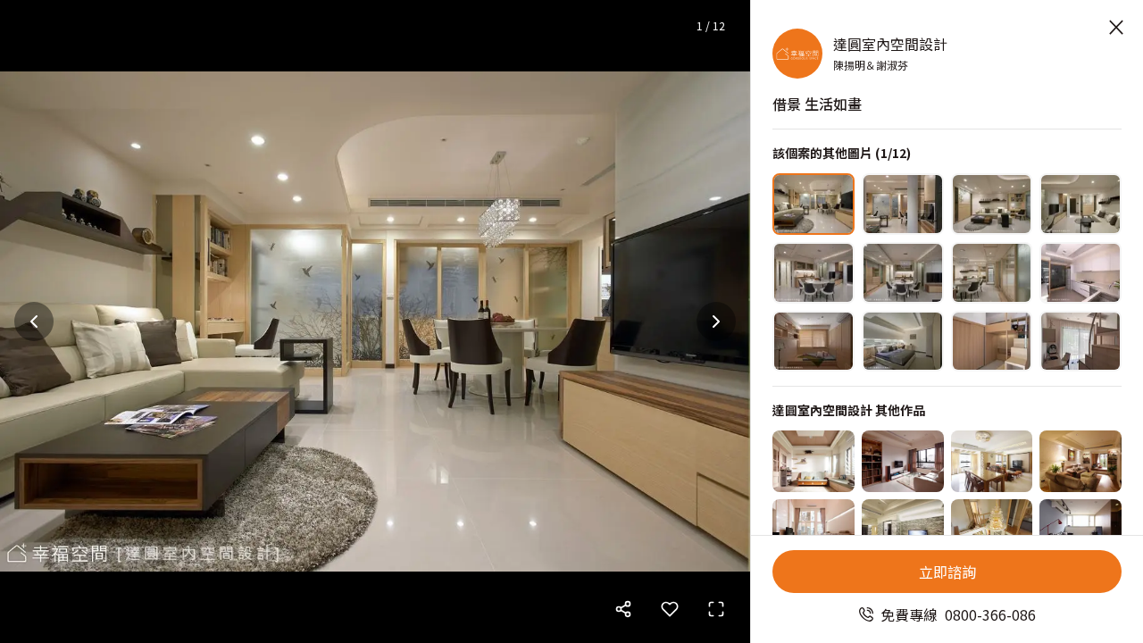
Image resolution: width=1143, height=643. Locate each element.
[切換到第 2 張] (903, 204)
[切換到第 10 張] (903, 341)
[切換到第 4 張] (1080, 204)
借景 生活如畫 (817, 103)
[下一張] (716, 321)
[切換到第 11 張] (992, 341)
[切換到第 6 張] (903, 273)
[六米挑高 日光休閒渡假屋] (813, 530)
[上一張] (34, 321)
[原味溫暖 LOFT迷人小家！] (1080, 530)
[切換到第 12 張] (1080, 341)
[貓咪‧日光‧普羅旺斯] (813, 461)
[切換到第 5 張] (813, 273)
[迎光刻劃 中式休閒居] (992, 530)
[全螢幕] (716, 609)
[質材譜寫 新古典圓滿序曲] (903, 530)
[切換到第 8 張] (1080, 273)
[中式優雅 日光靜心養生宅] (992, 461)
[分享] (623, 609)
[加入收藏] (669, 609)
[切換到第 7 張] (992, 273)
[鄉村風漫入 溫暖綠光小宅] (1080, 461)
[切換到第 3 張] (992, 204)
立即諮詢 (947, 571)
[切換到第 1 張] (813, 204)
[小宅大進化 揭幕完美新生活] (903, 461)
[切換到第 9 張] (813, 341)
